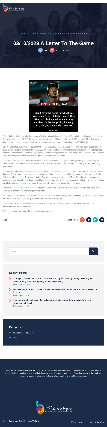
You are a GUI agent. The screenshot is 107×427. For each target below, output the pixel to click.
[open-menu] (102, 8)
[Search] (93, 251)
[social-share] (82, 219)
